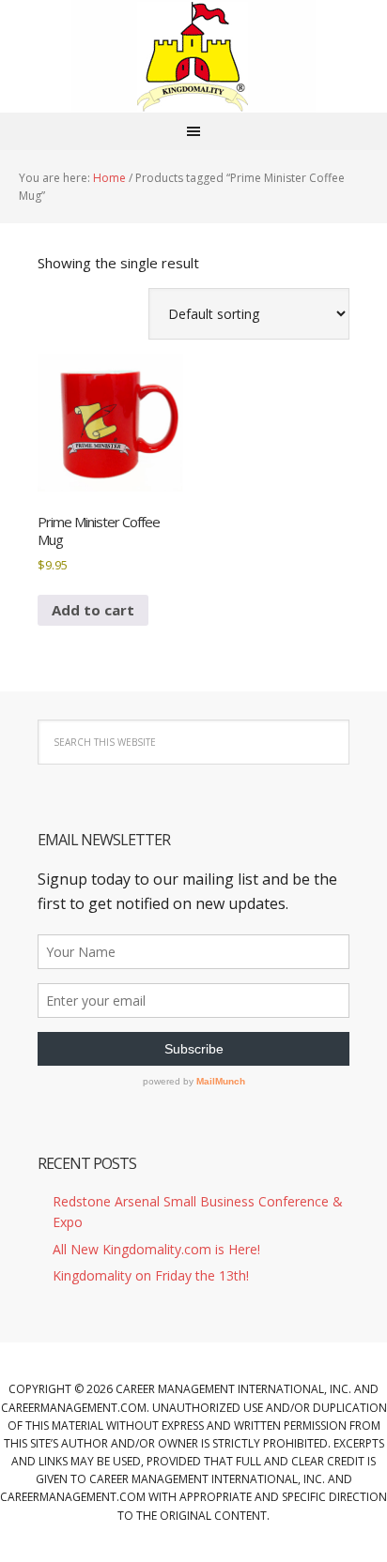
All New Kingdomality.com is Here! (156, 1249)
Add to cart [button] (93, 609)
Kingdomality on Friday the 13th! (151, 1275)
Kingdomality (193, 56)
